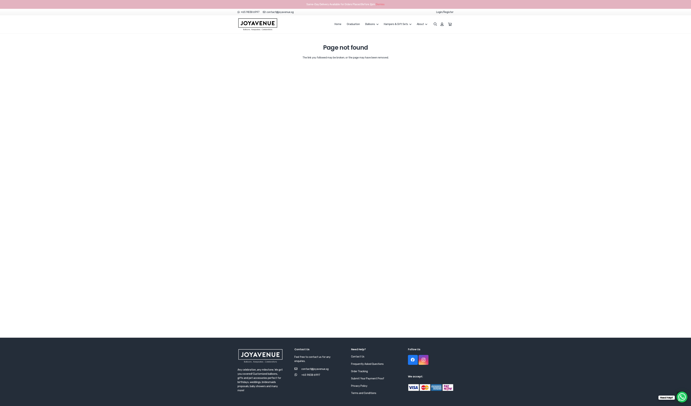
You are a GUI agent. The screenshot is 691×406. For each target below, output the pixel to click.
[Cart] (449, 24)
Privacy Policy (359, 385)
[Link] (258, 24)
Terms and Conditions (363, 393)
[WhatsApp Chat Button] (682, 397)
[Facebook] (413, 360)
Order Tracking (359, 371)
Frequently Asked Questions (367, 364)
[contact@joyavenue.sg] (297, 369)
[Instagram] (423, 360)
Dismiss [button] (380, 4)
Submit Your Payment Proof (367, 378)
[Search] (433, 24)
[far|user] (442, 24)
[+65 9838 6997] (297, 375)
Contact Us (357, 356)
